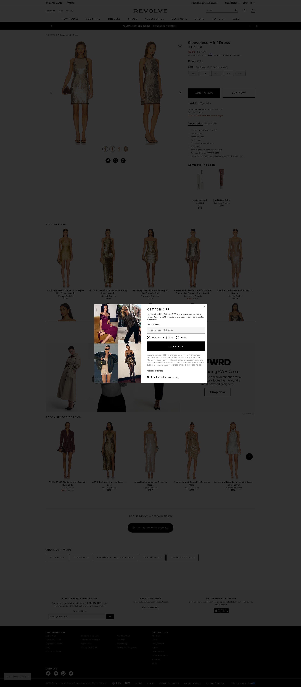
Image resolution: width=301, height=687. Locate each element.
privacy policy (197, 362)
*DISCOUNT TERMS (155, 371)
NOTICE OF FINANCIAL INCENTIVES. (186, 365)
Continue (176, 346)
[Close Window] (204, 306)
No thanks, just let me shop (162, 377)
